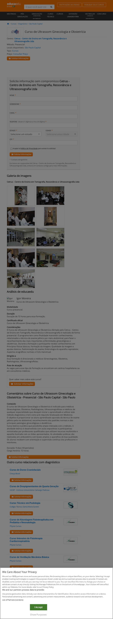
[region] (56, 593)
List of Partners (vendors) (12, 600)
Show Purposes (38, 614)
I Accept (38, 607)
